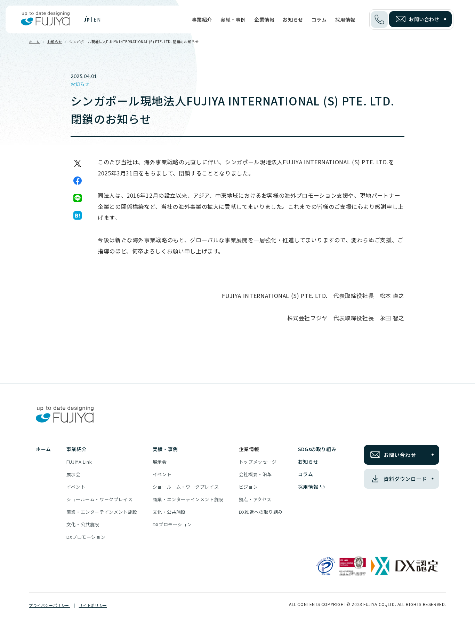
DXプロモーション (85, 537)
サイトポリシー (93, 605)
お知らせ (293, 19)
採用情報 (345, 19)
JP (86, 19)
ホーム (34, 41)
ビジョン (248, 486)
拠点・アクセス (255, 499)
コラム (319, 19)
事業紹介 (202, 19)
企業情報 (264, 19)
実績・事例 (233, 19)
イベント (75, 486)
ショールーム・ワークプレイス (99, 499)
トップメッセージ (258, 461)
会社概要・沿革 (255, 474)
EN (97, 19)
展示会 (73, 474)
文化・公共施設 (82, 524)
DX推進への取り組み (261, 512)
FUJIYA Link (79, 461)
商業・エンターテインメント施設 (101, 512)
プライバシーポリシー (49, 605)
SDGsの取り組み (317, 449)
